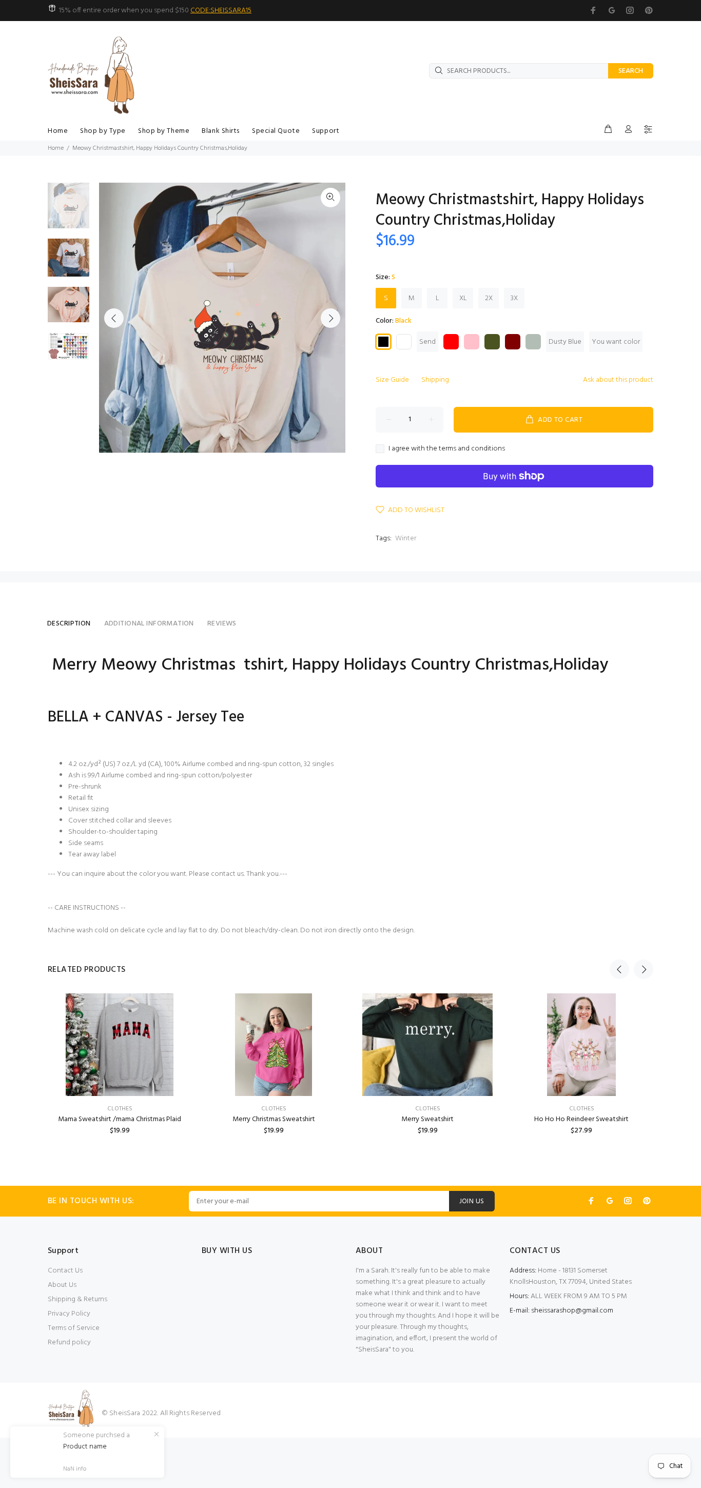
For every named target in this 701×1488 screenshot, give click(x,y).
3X (514, 298)
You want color (616, 342)
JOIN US (471, 1201)
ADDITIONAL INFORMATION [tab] (149, 624)
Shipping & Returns (77, 1299)
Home (56, 148)
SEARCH (630, 71)
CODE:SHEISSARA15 (220, 10)
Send (427, 342)
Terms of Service (74, 1328)
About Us (62, 1285)
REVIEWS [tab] (222, 624)
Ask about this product (618, 380)
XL (463, 298)
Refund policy (69, 1342)
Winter (405, 538)
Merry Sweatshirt (427, 1119)
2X (489, 298)
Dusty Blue (565, 342)
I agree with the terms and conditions (446, 449)
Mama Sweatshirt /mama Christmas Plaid (119, 1119)
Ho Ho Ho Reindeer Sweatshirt (581, 1119)
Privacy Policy (69, 1314)
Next (330, 318)
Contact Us (65, 1271)
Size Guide (392, 380)
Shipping (435, 380)
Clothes (119, 1109)
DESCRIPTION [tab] (69, 624)
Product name (85, 1447)
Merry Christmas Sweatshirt (273, 1119)
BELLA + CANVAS (105, 717)
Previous (114, 318)
